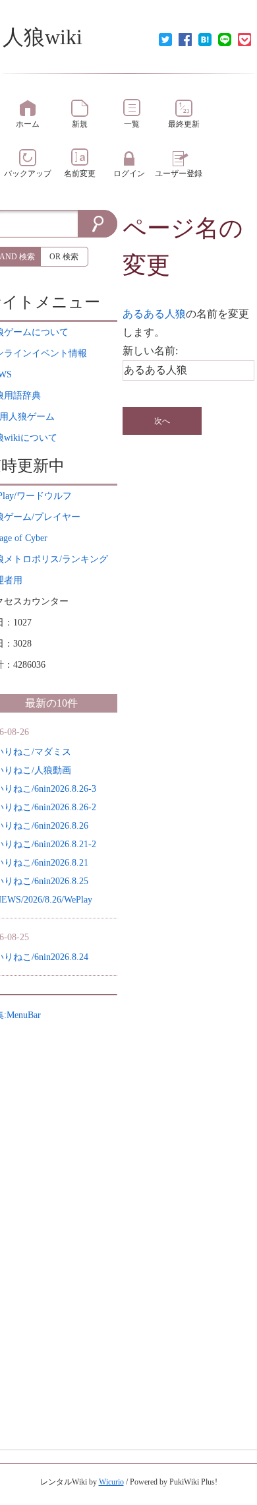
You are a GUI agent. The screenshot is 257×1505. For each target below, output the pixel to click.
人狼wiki (42, 37)
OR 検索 (63, 256)
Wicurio (111, 1482)
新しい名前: (150, 350)
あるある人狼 (154, 313)
